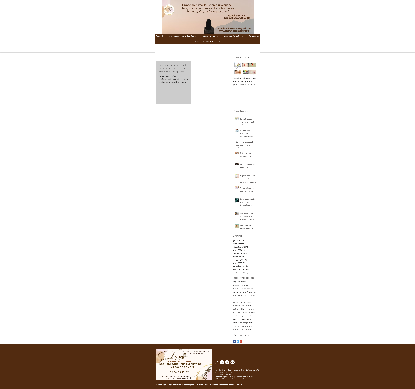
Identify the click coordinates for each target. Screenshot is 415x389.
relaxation (252, 313)
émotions (248, 330)
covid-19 (245, 292)
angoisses (236, 282)
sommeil (236, 323)
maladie (235, 309)
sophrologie (244, 323)
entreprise (236, 299)
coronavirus (237, 292)
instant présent (246, 306)
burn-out (243, 289)
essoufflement (246, 299)
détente (246, 296)
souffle (251, 323)
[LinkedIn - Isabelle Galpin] (222, 362)
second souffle (246, 319)
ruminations (249, 316)
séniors (249, 326)
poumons (251, 309)
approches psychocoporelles (242, 285)
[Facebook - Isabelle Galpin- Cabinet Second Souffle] (227, 362)
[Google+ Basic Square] (241, 341)
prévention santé (238, 313)
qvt (246, 313)
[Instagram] (217, 362)
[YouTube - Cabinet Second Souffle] (232, 362)
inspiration (236, 306)
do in (254, 292)
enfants (252, 296)
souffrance (236, 326)
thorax (242, 330)
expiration (236, 302)
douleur (240, 296)
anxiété (243, 282)
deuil (250, 292)
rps (243, 316)
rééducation (237, 319)
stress (244, 326)
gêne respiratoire (246, 302)
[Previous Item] (237, 68)
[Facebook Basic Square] (234, 341)
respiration (236, 316)
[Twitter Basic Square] (238, 341)
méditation (243, 309)
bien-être (236, 289)
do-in (235, 296)
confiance (250, 289)
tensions (236, 330)
